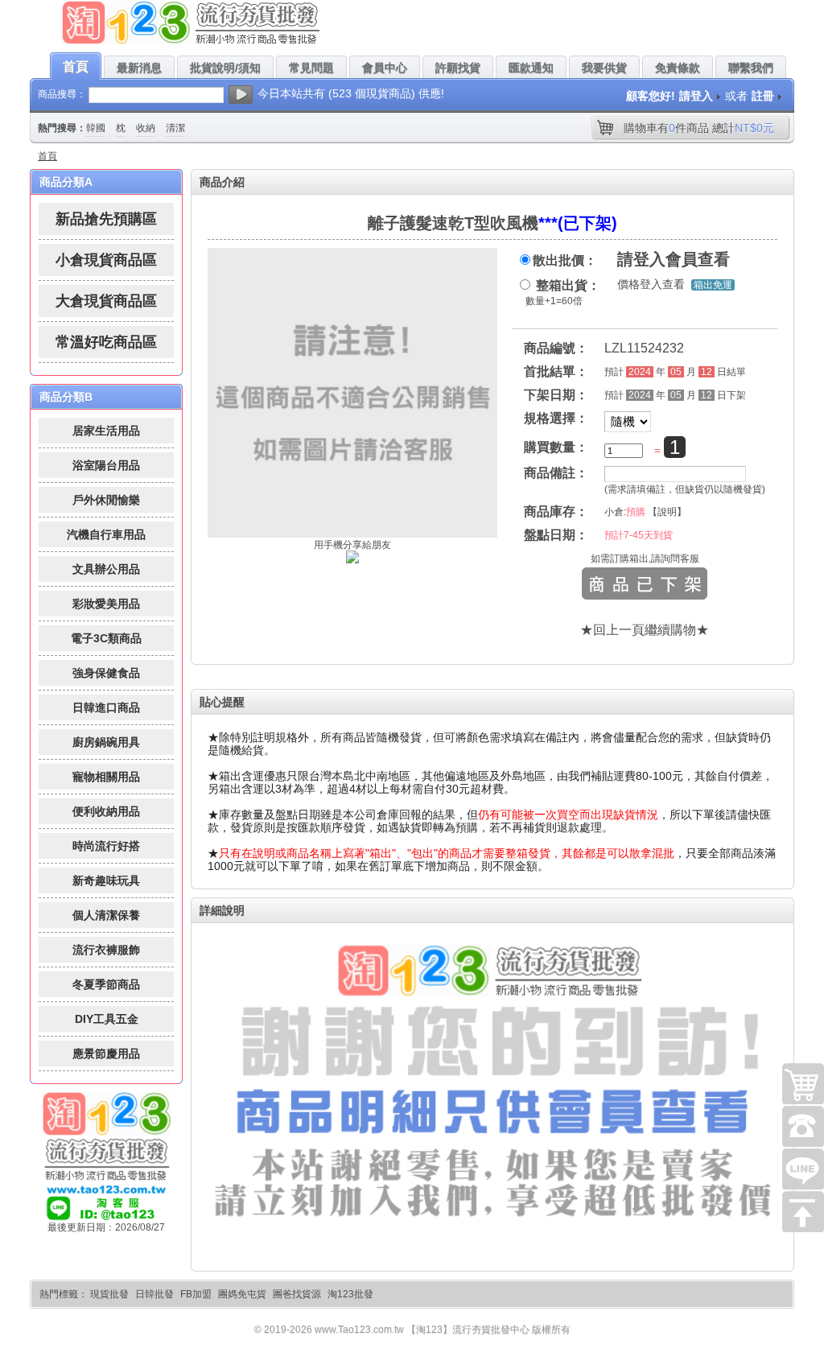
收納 (145, 128)
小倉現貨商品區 (106, 260)
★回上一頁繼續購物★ (644, 630)
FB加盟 (196, 1294)
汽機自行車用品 (106, 534)
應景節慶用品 (106, 1053)
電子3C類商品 (106, 638)
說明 (667, 511)
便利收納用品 (106, 811)
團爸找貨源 (297, 1294)
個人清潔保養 (106, 915)
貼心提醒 (222, 701)
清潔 (175, 128)
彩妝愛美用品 (106, 603)
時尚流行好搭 (106, 845)
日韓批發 (154, 1294)
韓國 (95, 128)
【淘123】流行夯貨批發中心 (467, 1329)
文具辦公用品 (106, 569)
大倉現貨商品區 (106, 301)
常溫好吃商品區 (106, 342)
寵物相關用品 (106, 776)
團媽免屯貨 (242, 1294)
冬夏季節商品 (106, 984)
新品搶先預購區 (106, 219)
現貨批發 (109, 1294)
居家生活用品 (106, 430)
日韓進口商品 (106, 707)
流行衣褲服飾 (106, 949)
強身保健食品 (106, 672)
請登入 (696, 95)
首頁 (47, 156)
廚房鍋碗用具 (106, 742)
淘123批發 (350, 1294)
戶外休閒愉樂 (106, 499)
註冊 (763, 95)
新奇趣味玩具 (106, 880)
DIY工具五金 (106, 1018)
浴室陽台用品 (106, 465)
